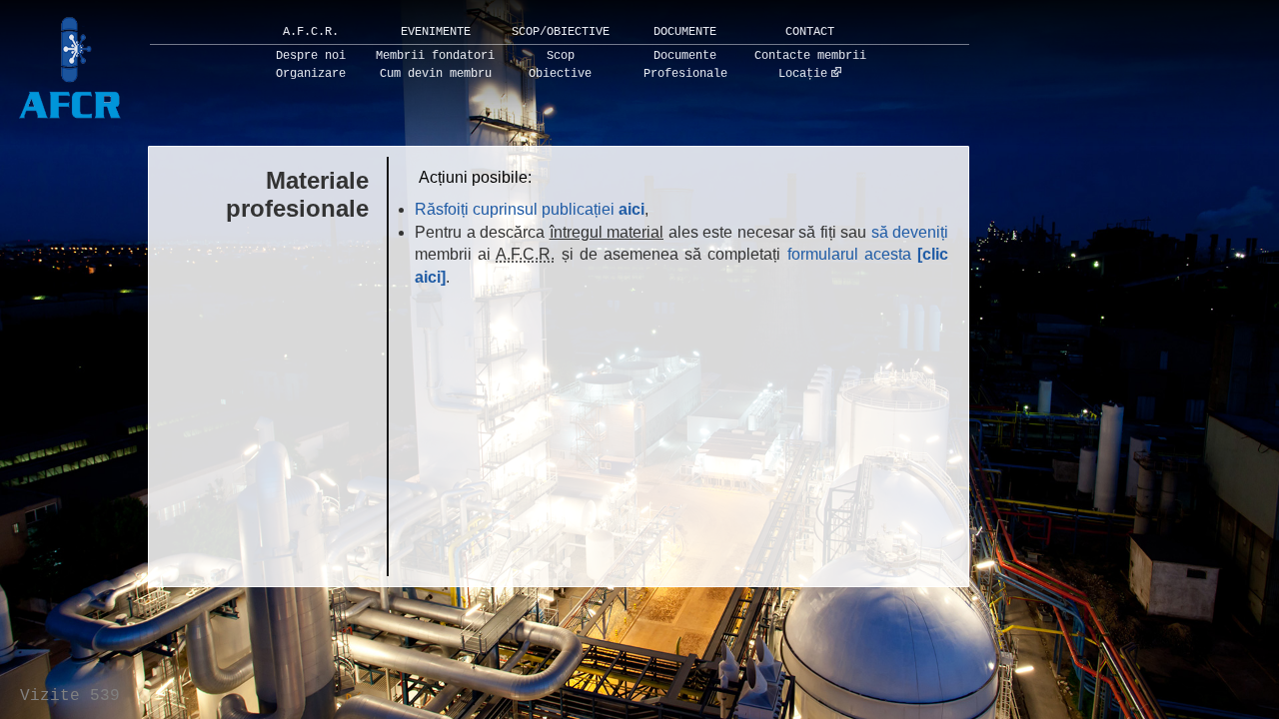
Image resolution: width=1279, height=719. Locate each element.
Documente (684, 32)
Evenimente (436, 32)
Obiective (560, 74)
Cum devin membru (436, 74)
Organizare (311, 74)
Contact (809, 32)
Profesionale (685, 74)
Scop (561, 56)
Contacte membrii (810, 56)
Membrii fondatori (435, 56)
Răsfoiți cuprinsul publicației (529, 209)
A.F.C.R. (311, 32)
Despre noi (311, 56)
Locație (802, 74)
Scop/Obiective (561, 32)
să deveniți (910, 232)
